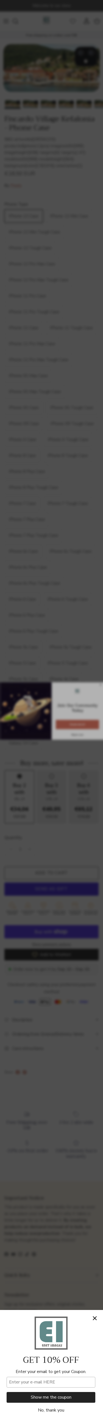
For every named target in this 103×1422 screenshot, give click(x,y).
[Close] (95, 1318)
